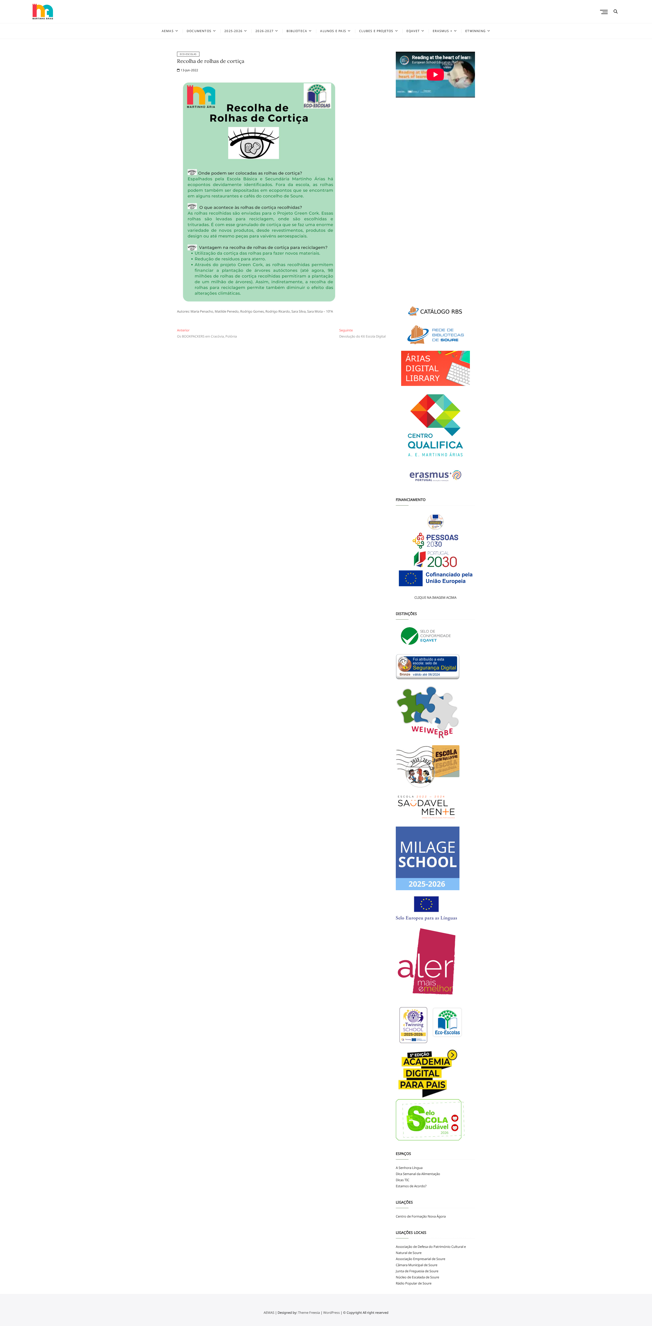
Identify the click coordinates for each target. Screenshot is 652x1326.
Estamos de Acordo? (411, 1186)
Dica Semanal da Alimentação (418, 1173)
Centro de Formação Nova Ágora (421, 1216)
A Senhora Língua (409, 1167)
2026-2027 (264, 31)
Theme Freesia (309, 1312)
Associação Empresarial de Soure (420, 1259)
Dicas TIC (402, 1180)
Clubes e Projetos (376, 31)
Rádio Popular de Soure (413, 1283)
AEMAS (168, 31)
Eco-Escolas (188, 54)
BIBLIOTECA (297, 31)
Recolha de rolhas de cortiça (210, 61)
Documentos (199, 31)
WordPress (331, 1312)
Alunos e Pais (333, 31)
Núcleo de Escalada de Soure (417, 1277)
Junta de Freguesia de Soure (417, 1271)
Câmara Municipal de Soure (416, 1265)
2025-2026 (233, 31)
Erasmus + (442, 31)
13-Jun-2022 (189, 70)
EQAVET (413, 31)
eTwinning (475, 31)
